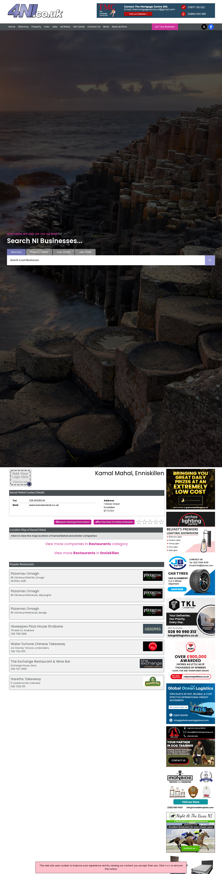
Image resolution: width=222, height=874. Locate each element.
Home (11, 26)
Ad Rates (65, 26)
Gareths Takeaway (26, 679)
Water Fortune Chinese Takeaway (38, 644)
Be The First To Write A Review (115, 522)
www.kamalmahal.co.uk (44, 505)
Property (36, 26)
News (106, 26)
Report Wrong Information (73, 522)
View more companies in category (86, 543)
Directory (23, 26)
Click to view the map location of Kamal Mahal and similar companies (54, 535)
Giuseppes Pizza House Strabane (37, 626)
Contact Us (93, 26)
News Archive (119, 26)
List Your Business (165, 26)
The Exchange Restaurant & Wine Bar (40, 661)
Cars (46, 26)
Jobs (54, 26)
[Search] (210, 260)
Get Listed (79, 26)
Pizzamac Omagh (25, 573)
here (167, 865)
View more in (86, 553)
